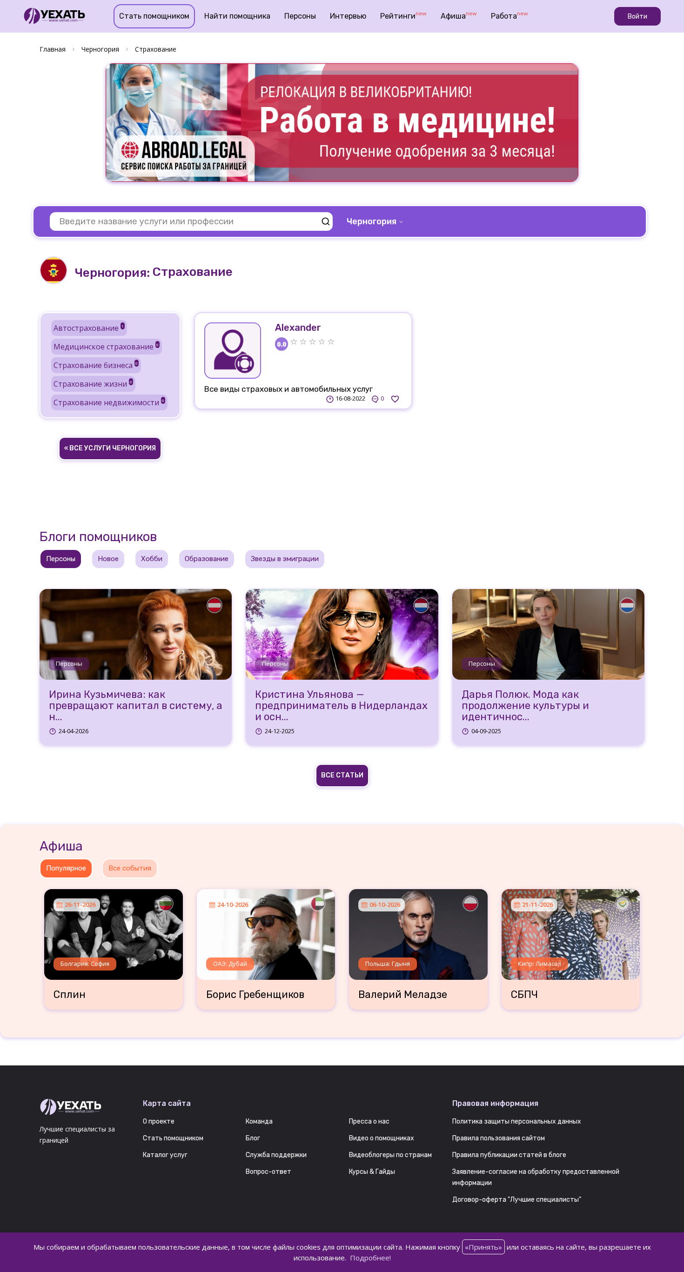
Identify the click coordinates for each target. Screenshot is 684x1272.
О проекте (158, 1121)
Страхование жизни (93, 384)
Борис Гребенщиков (255, 994)
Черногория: (112, 273)
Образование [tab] (206, 559)
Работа (509, 15)
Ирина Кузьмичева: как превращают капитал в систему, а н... (135, 706)
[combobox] (376, 221)
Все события (129, 868)
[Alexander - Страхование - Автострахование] (232, 350)
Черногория (100, 49)
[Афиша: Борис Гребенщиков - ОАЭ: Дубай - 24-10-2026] (266, 931)
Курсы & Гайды (372, 1172)
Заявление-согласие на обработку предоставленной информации (535, 1177)
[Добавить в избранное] (395, 399)
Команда (259, 1121)
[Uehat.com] (84, 1107)
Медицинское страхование (106, 346)
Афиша (459, 15)
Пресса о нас (369, 1121)
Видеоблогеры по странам (390, 1155)
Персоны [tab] (60, 559)
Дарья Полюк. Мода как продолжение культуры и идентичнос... (525, 706)
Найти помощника (237, 16)
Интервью (348, 16)
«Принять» (483, 1247)
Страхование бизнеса (96, 365)
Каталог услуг (165, 1155)
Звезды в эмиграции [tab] (285, 559)
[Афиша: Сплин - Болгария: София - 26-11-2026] (113, 931)
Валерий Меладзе (402, 994)
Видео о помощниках (381, 1138)
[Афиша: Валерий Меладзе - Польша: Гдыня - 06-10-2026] (418, 931)
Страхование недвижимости (109, 402)
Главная (53, 49)
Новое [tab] (108, 559)
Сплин (70, 994)
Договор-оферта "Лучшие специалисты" (516, 1200)
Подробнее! (370, 1257)
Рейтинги (403, 15)
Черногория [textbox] (371, 221)
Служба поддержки (276, 1155)
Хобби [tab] (151, 559)
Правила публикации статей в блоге (509, 1155)
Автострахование (89, 328)
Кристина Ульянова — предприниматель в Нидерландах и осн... (341, 706)
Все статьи (342, 775)
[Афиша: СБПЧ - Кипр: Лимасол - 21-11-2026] (571, 931)
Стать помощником (154, 16)
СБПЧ (524, 994)
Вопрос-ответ (268, 1172)
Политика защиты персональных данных (516, 1121)
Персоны (300, 16)
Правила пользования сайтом (498, 1138)
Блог (253, 1138)
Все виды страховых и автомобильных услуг (288, 389)
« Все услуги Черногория (110, 448)
